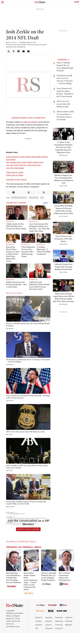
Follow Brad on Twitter (14, 172)
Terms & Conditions (59, 625)
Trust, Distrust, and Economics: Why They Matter (63, 239)
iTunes (30, 118)
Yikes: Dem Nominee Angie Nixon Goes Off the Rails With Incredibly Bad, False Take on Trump (63, 297)
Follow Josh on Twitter (14, 175)
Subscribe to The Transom (16, 180)
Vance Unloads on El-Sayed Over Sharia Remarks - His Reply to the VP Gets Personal (28, 396)
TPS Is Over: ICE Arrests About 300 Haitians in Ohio (25, 431)
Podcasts (59, 617)
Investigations (49, 617)
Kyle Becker (9, 328)
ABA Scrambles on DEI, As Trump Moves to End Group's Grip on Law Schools (27, 466)
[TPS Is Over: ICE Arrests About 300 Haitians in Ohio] (28, 417)
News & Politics (49, 621)
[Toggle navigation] (2, 2)
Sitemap (68, 621)
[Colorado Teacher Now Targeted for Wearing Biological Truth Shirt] (63, 256)
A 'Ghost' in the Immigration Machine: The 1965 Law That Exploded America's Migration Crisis (63, 147)
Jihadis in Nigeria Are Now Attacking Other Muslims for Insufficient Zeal (63, 179)
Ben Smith (9, 434)
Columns (49, 628)
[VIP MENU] (76, 2)
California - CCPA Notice (69, 617)
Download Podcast (19, 118)
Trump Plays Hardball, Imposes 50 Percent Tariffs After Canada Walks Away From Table (26, 502)
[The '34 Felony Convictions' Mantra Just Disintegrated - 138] (66, 560)
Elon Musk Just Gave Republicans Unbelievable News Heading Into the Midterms (13, 578)
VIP (36, 628)
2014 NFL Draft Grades (15, 168)
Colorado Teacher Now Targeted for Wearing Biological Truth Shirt (63, 267)
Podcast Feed (39, 118)
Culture (48, 625)
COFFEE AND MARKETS (19, 197)
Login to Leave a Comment (28, 529)
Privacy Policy (59, 628)
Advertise (59, 621)
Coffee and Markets (30, 122)
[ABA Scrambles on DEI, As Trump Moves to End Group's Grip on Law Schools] (28, 451)
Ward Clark (63, 186)
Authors (38, 625)
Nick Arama (9, 400)
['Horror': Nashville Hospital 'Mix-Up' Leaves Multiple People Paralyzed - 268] (48, 560)
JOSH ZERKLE (33, 197)
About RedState (39, 617)
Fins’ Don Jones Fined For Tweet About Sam (23, 165)
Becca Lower (10, 506)
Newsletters (69, 625)
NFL (42, 197)
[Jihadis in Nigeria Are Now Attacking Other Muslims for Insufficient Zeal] (63, 167)
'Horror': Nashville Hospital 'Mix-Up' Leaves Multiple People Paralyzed (28, 324)
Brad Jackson (12, 42)
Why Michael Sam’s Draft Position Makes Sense (25, 162)
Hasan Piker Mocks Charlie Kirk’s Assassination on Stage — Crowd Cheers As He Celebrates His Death (30, 581)
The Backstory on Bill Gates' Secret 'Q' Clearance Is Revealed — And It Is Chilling (28, 360)
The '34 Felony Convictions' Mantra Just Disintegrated (64, 576)
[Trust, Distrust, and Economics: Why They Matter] (63, 228)
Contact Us (39, 621)
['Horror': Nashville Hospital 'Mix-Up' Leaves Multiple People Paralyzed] (28, 309)
